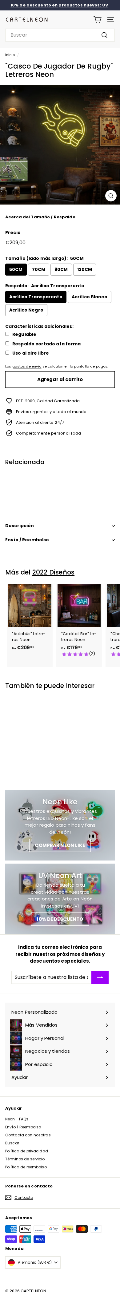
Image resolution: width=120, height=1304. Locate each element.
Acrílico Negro (26, 310)
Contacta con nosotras (28, 1135)
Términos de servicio (25, 1159)
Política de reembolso (26, 1167)
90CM (61, 269)
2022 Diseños (53, 572)
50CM (16, 269)
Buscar (12, 1143)
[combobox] (60, 35)
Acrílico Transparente (35, 297)
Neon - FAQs (16, 1119)
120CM (84, 269)
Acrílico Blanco (89, 297)
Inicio (10, 54)
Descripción (19, 526)
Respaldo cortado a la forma (46, 344)
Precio (13, 232)
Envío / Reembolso (27, 540)
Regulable (24, 334)
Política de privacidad (26, 1151)
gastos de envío (27, 366)
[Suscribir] (100, 977)
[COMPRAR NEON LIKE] (60, 825)
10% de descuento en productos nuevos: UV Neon (59, 8)
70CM (39, 269)
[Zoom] (111, 195)
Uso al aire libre (30, 353)
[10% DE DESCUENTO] (60, 899)
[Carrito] (97, 19)
